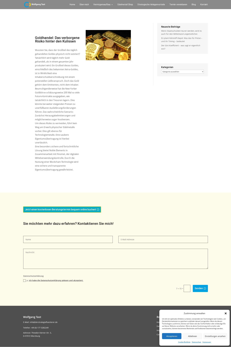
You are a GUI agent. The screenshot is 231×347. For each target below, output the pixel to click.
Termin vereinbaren (178, 5)
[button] (225, 313)
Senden (199, 288)
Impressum (207, 342)
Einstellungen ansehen (215, 336)
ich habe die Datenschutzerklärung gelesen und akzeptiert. (56, 280)
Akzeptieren (171, 336)
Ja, (54, 280)
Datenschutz (196, 342)
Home (72, 5)
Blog (194, 5)
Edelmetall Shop (125, 5)
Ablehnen (192, 336)
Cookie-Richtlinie (184, 342)
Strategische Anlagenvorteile (151, 5)
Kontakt (204, 5)
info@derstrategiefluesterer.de (43, 322)
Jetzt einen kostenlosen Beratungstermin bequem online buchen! (60, 209)
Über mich (84, 5)
